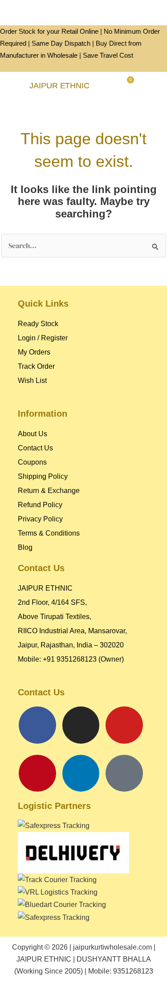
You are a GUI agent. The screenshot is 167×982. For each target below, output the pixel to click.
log (28, 547)
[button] (12, 85)
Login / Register (43, 338)
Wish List (32, 380)
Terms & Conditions (49, 533)
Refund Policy (40, 505)
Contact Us (35, 448)
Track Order (36, 366)
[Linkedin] (81, 773)
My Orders (34, 352)
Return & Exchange (49, 490)
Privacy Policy (40, 519)
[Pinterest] (37, 773)
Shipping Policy (43, 476)
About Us (32, 434)
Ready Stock (38, 323)
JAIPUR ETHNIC (59, 85)
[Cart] (126, 85)
